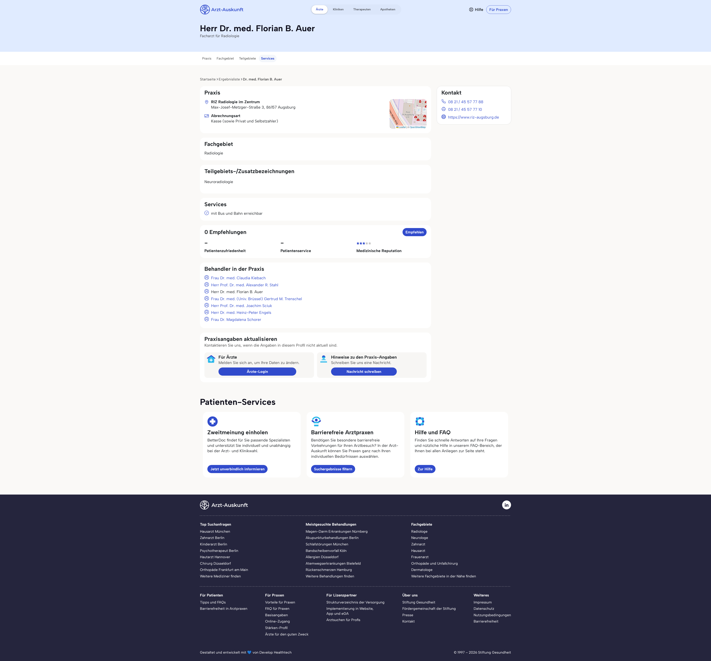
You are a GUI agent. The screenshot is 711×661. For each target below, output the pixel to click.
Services (267, 58)
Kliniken (338, 9)
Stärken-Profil (276, 628)
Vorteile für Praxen (280, 602)
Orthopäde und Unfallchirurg (434, 563)
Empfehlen (414, 232)
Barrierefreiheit (486, 621)
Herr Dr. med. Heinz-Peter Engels (241, 312)
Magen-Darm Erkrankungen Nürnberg (337, 531)
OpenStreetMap (418, 127)
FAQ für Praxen (277, 608)
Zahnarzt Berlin (212, 538)
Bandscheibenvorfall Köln (326, 551)
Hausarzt (418, 551)
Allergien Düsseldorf (322, 557)
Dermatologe (422, 570)
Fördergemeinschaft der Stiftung (429, 608)
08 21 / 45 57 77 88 (465, 102)
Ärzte (319, 9)
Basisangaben (276, 615)
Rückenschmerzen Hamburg (329, 570)
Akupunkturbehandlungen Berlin (332, 538)
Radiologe (419, 531)
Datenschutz (484, 608)
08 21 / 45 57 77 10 (465, 109)
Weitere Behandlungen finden (330, 576)
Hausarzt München (215, 531)
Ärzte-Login (257, 371)
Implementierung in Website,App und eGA (349, 611)
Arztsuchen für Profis (343, 620)
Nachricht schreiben (364, 371)
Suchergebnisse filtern (333, 469)
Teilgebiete (247, 58)
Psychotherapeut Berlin (219, 551)
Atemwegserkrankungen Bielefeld (333, 563)
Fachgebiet (225, 58)
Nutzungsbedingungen (492, 615)
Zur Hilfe (425, 469)
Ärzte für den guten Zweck (286, 634)
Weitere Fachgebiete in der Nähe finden (443, 576)
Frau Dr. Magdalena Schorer (236, 319)
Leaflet (402, 127)
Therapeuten (362, 9)
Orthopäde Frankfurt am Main (224, 570)
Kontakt (408, 621)
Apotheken (387, 9)
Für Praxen (498, 9)
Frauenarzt (420, 557)
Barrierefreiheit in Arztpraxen (223, 608)
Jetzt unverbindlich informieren (237, 469)
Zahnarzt (418, 544)
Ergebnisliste (229, 79)
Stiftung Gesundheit (418, 602)
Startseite (208, 79)
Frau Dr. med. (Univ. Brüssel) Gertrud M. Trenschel (256, 298)
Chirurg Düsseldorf (215, 563)
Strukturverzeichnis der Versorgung (355, 602)
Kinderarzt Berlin (213, 544)
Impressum (483, 602)
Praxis (206, 58)
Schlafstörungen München (327, 544)
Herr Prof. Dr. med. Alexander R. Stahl (244, 285)
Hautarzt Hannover (215, 557)
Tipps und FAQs (213, 602)
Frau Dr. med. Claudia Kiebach (238, 278)
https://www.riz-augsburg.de (473, 117)
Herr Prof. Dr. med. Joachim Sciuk (241, 305)
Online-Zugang (277, 621)
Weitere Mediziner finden (220, 576)
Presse (407, 615)
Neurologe (419, 538)
